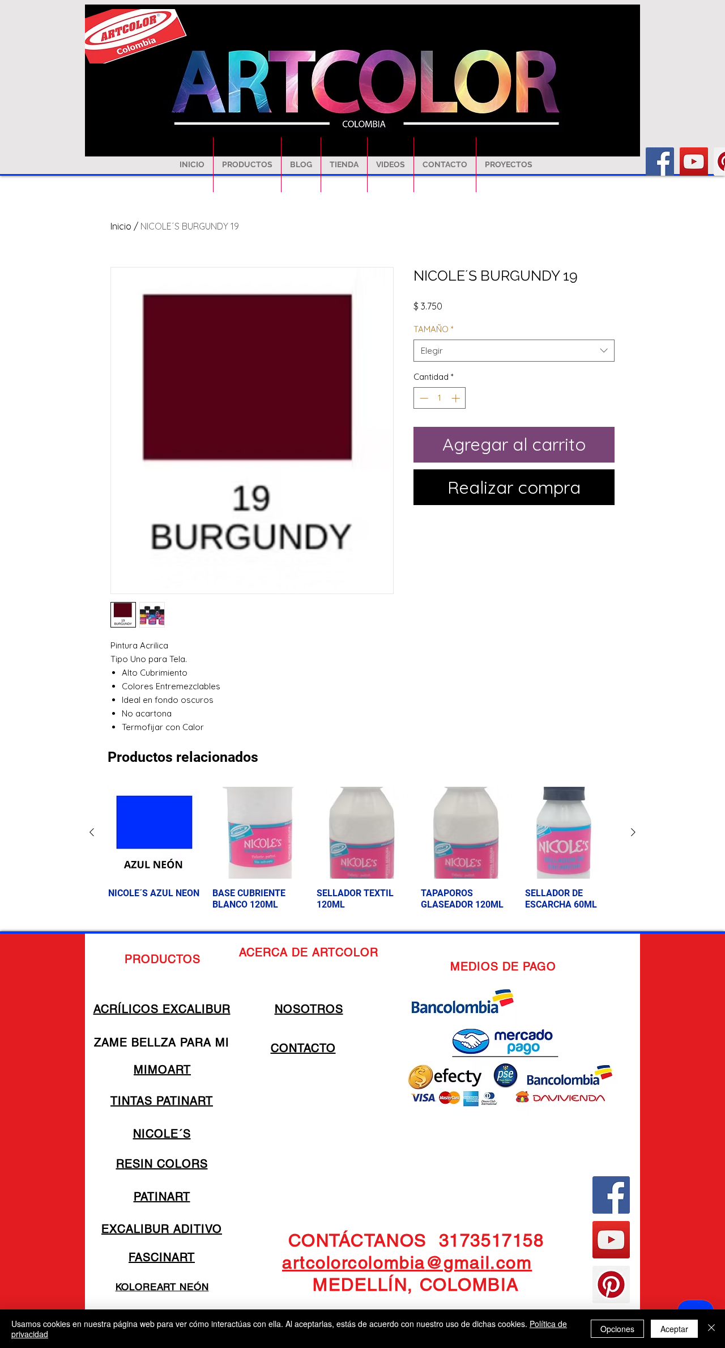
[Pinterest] (611, 1284)
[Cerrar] (711, 1329)
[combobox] (514, 351)
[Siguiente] (633, 832)
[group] (362, 854)
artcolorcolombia (353, 1262)
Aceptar (674, 1328)
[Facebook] (660, 161)
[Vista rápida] (154, 833)
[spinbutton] (439, 398)
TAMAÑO (433, 329)
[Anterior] (92, 832)
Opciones (617, 1328)
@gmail (457, 1262)
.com (511, 1262)
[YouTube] (694, 161)
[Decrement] (422, 398)
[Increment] (456, 398)
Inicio (120, 226)
